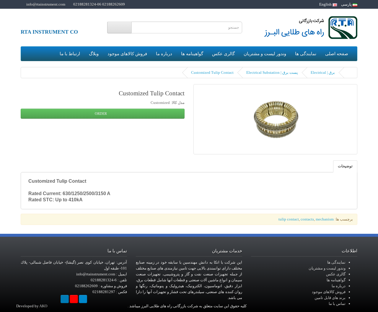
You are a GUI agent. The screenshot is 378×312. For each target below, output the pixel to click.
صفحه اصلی (336, 53)
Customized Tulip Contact (212, 72)
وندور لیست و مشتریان (265, 53)
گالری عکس (223, 53)
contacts (307, 219)
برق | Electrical (323, 72)
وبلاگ (94, 53)
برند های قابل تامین (330, 297)
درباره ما (164, 53)
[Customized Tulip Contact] (275, 119)
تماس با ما (337, 303)
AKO (43, 306)
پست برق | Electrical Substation (272, 72)
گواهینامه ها (192, 53)
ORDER (101, 114)
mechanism (325, 219)
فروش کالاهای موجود (127, 53)
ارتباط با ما (70, 53)
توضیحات (345, 166)
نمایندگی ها (305, 53)
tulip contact (288, 219)
